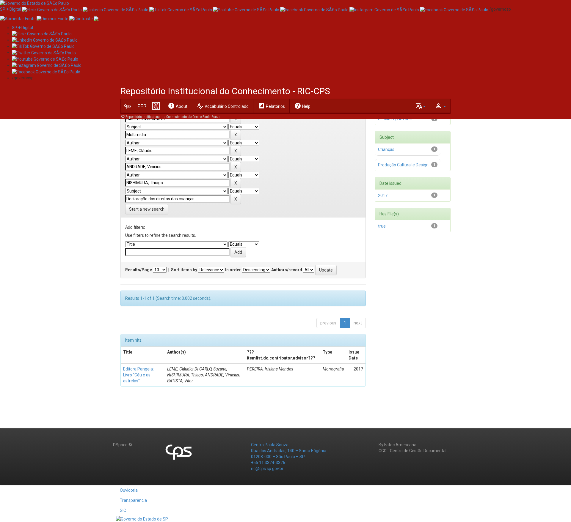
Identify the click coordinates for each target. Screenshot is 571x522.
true (382, 226)
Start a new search (146, 209)
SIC (123, 510)
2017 (383, 195)
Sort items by (184, 269)
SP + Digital (10, 9)
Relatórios (271, 105)
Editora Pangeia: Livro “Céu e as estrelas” (138, 375)
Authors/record (286, 269)
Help (302, 105)
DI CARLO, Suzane (395, 118)
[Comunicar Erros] (96, 18)
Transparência (133, 500)
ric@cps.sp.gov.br (267, 468)
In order (233, 269)
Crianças (386, 149)
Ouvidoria (129, 490)
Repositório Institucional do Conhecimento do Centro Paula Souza (173, 117)
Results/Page (138, 269)
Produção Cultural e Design (403, 165)
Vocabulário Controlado (223, 105)
